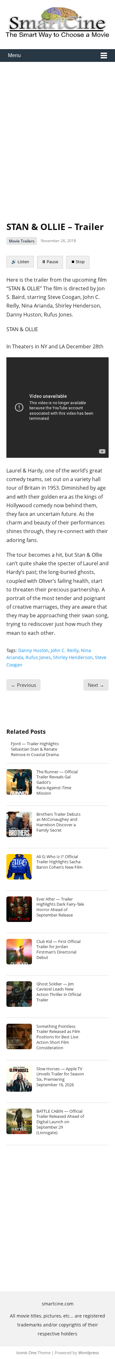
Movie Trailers (21, 241)
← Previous (23, 685)
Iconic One (26, 1352)
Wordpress (88, 1352)
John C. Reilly (65, 650)
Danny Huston (33, 650)
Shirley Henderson (73, 657)
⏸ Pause (50, 261)
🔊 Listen (20, 261)
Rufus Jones (38, 657)
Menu (14, 55)
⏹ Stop (78, 261)
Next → (96, 685)
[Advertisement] (57, 136)
